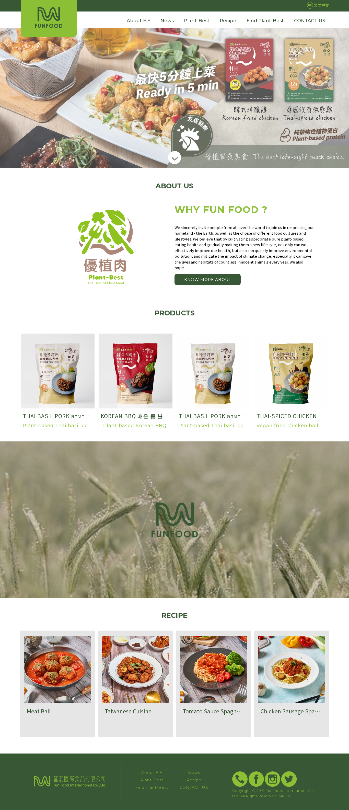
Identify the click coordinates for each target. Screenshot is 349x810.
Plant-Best (152, 780)
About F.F (151, 772)
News (194, 772)
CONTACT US (194, 787)
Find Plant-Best (151, 787)
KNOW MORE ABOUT (207, 279)
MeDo (284, 796)
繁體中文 (318, 5)
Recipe (194, 780)
